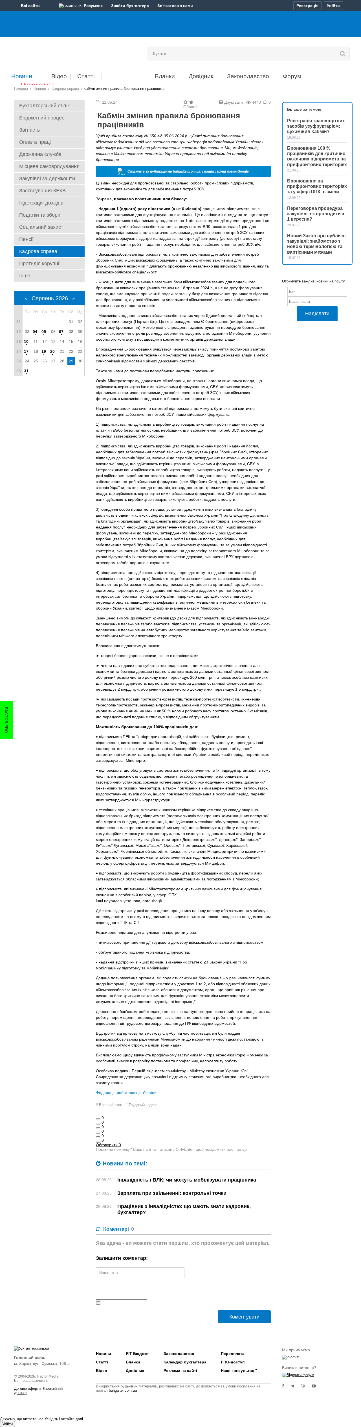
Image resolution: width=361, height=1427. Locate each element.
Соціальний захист (41, 227)
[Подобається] (98, 1119)
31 (26, 371)
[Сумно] (98, 1133)
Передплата (38, 84)
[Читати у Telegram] (296, 1386)
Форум (292, 76)
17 (26, 351)
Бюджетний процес (41, 118)
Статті (86, 76)
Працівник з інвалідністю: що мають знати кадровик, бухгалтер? (184, 1209)
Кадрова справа (38, 251)
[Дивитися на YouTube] (317, 1386)
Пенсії (26, 239)
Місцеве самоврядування (49, 166)
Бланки (165, 76)
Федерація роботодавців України (126, 1092)
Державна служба (40, 154)
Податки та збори (39, 215)
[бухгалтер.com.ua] (52, 52)
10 (26, 341)
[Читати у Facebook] (286, 1386)
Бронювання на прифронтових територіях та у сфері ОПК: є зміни (317, 186)
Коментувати (244, 1317)
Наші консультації (239, 1370)
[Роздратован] (98, 1137)
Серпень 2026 (50, 298)
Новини (21, 76)
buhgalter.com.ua (123, 1390)
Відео (59, 76)
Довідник (201, 76)
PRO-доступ (233, 1362)
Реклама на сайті (180, 1370)
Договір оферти (27, 1388)
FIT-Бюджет (125, 74)
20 (52, 351)
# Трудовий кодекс (141, 1105)
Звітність (29, 130)
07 (61, 331)
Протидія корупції (40, 263)
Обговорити (108, 1145)
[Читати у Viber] (306, 1386)
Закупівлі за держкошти (47, 178)
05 (43, 331)
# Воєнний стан (109, 1105)
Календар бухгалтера (185, 1362)
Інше (24, 276)
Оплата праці (35, 142)
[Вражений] (98, 1128)
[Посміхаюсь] (98, 1123)
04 (35, 331)
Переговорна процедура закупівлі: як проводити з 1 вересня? (315, 213)
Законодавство (248, 76)
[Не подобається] (98, 1142)
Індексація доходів (41, 203)
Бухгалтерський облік (44, 105)
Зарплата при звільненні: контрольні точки (171, 1193)
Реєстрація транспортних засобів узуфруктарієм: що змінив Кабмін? (316, 126)
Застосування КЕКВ (42, 190)
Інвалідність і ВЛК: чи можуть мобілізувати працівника (186, 1180)
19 (43, 351)
